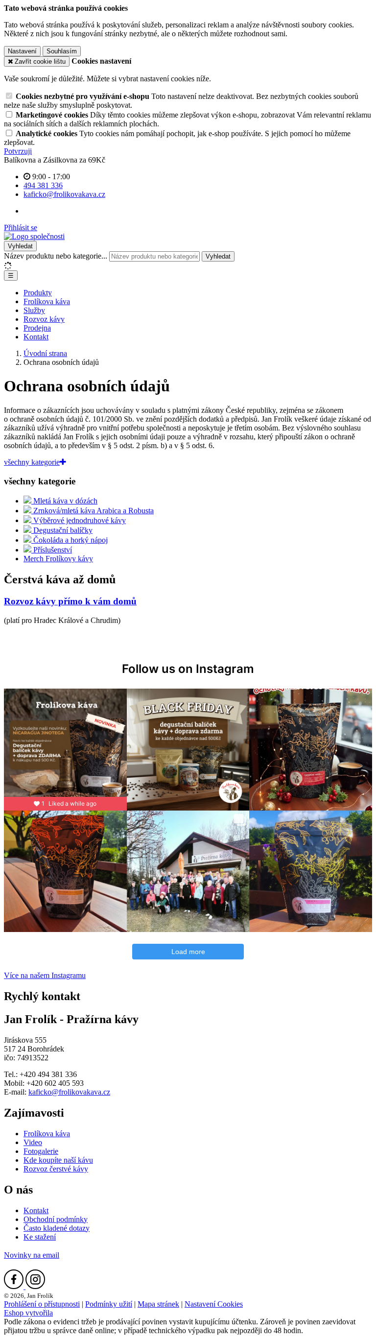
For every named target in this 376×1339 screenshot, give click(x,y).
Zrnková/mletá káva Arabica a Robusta (92, 510)
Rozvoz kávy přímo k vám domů (70, 601)
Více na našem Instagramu (45, 975)
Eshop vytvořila (28, 1313)
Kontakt (36, 337)
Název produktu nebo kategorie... (55, 256)
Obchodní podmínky (56, 1219)
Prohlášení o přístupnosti (42, 1304)
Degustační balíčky (62, 530)
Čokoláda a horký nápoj (69, 540)
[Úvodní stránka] (34, 236)
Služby (34, 310)
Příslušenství (51, 550)
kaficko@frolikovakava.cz (69, 1092)
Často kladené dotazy (57, 1228)
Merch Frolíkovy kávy (58, 558)
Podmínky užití (108, 1304)
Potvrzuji (18, 151)
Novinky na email (31, 1255)
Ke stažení (40, 1237)
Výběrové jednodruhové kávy (78, 520)
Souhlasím (62, 51)
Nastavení (22, 51)
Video (33, 1142)
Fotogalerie (41, 1151)
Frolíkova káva (47, 301)
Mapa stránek (158, 1304)
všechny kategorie (32, 462)
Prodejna (37, 328)
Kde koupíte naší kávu (58, 1160)
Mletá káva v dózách (64, 501)
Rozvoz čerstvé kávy (56, 1169)
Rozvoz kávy (44, 319)
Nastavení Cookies (214, 1304)
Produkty (38, 292)
